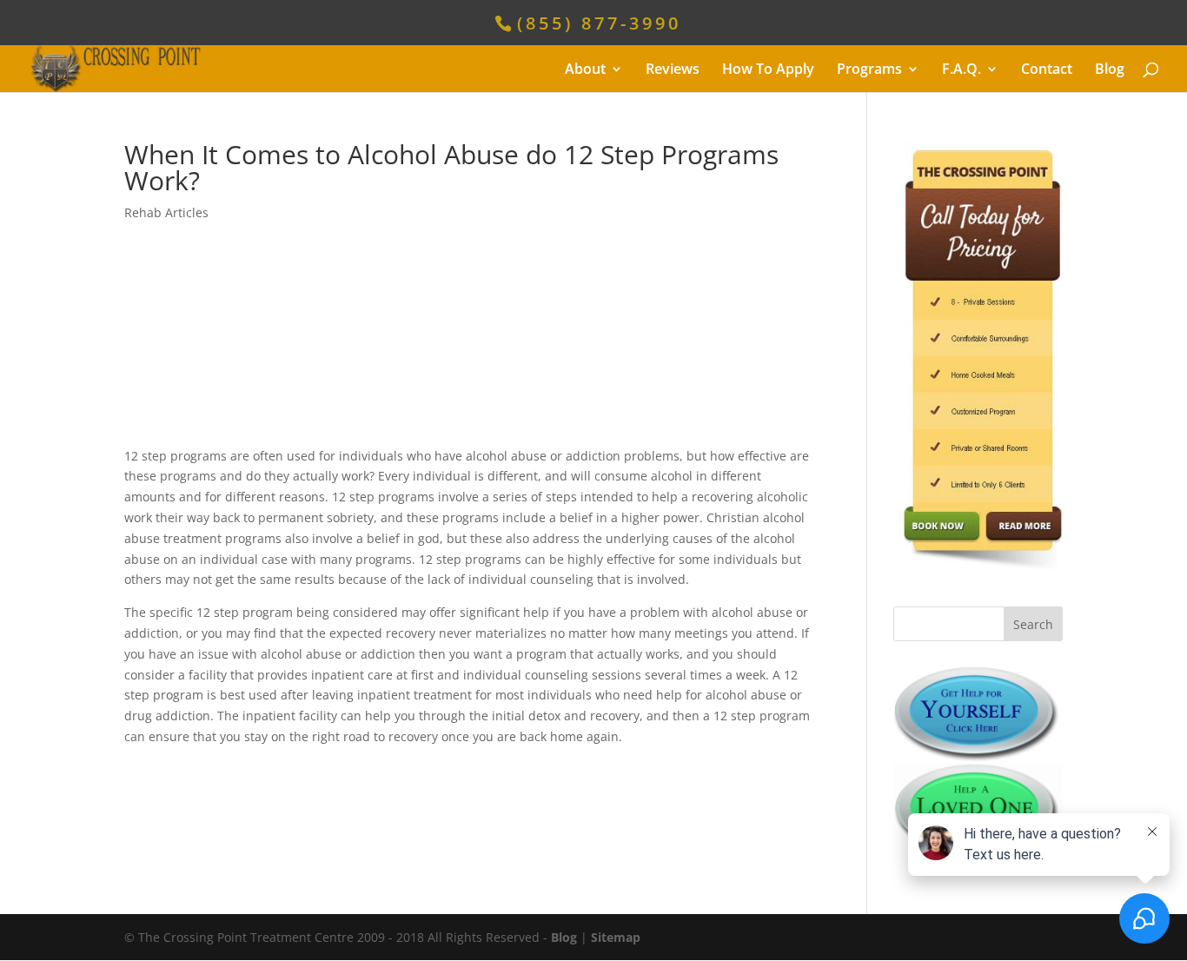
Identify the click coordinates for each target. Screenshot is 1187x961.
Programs (869, 70)
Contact (1046, 70)
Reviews (673, 70)
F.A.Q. (961, 70)
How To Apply (768, 70)
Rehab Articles (166, 212)
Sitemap (615, 937)
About (585, 70)
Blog (1109, 70)
